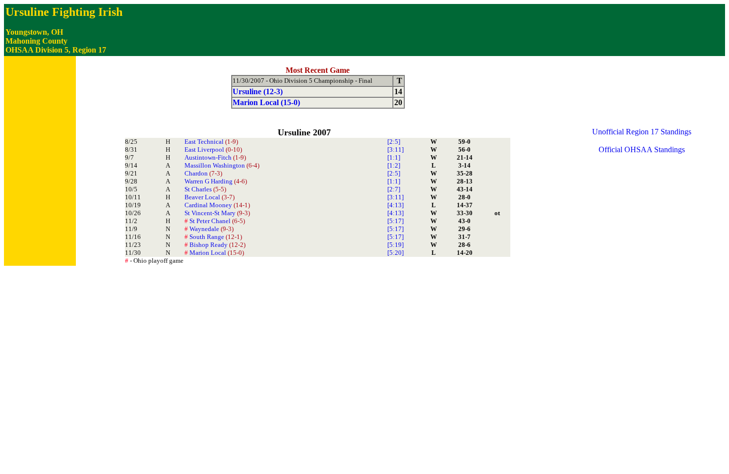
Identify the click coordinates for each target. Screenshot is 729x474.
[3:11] (395, 149)
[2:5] (393, 141)
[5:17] (395, 221)
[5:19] (395, 244)
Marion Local (214, 252)
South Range (213, 236)
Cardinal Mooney (217, 205)
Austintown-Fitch (215, 157)
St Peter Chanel (214, 221)
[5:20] (395, 252)
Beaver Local (209, 197)
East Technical (211, 141)
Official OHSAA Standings (642, 149)
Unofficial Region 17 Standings (641, 131)
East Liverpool (213, 149)
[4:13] (395, 205)
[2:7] (393, 189)
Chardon (203, 173)
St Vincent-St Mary (217, 213)
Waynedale (209, 229)
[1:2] (393, 165)
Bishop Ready (214, 244)
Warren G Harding (215, 181)
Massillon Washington (221, 165)
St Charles (205, 189)
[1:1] (393, 157)
